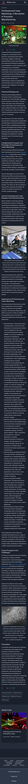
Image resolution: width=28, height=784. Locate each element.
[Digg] (12, 50)
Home (5, 760)
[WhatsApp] (14, 50)
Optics (15, 765)
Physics (22, 765)
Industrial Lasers (18, 692)
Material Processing (16, 696)
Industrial (4, 7)
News (11, 760)
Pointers (9, 763)
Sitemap (14, 781)
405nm (4, 23)
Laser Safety (18, 762)
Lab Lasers (17, 736)
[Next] (24, 727)
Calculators (20, 760)
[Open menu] (24, 2)
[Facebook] (3, 50)
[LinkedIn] (9, 50)
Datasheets (9, 762)
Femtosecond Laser (7, 692)
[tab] (11, 743)
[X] (5, 50)
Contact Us (14, 776)
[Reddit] (7, 50)
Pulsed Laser (5, 700)
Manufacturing (5, 696)
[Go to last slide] (4, 727)
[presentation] (14, 721)
